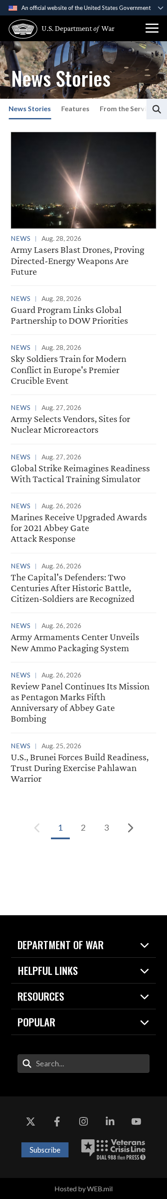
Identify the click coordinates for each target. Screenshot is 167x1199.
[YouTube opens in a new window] (136, 1122)
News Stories (30, 108)
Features (75, 108)
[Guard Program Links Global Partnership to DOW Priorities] (83, 310)
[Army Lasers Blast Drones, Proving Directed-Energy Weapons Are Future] (83, 204)
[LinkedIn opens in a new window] (110, 1122)
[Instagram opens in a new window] (83, 1122)
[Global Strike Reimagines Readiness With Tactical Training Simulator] (83, 469)
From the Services (128, 108)
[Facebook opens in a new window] (57, 1122)
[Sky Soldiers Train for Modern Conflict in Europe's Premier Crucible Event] (83, 365)
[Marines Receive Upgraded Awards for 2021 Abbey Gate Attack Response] (83, 524)
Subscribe (45, 1149)
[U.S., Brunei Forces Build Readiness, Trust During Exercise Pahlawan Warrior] (83, 764)
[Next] (129, 827)
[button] (152, 28)
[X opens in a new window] (31, 1122)
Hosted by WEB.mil (83, 1188)
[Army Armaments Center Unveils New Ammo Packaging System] (83, 637)
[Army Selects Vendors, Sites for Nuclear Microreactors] (83, 419)
